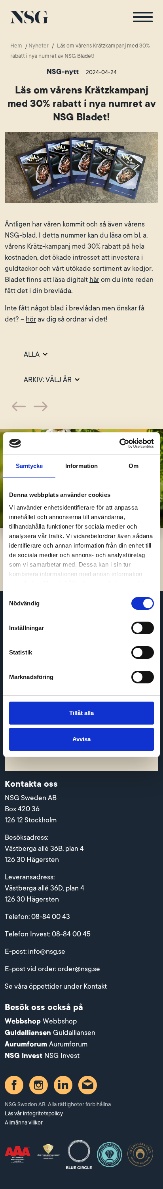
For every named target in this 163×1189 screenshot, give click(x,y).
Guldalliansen (74, 1032)
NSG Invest (62, 1055)
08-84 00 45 (71, 934)
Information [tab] (81, 465)
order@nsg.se (79, 969)
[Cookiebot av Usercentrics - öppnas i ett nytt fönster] (119, 443)
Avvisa (81, 739)
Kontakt (95, 986)
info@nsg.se (46, 951)
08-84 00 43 (50, 916)
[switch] (142, 628)
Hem (16, 45)
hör (31, 319)
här (94, 279)
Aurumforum (68, 1044)
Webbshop (60, 1021)
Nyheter (38, 45)
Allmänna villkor (24, 1122)
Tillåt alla (81, 713)
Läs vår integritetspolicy (34, 1113)
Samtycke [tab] (29, 465)
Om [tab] (133, 465)
